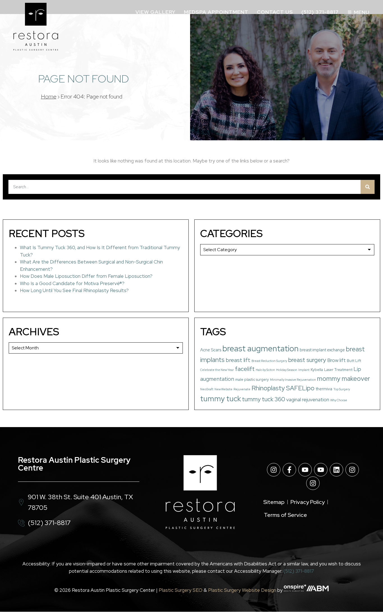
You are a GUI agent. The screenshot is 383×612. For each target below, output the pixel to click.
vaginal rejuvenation (307, 399)
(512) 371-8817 (320, 12)
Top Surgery (341, 389)
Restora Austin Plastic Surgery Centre (74, 464)
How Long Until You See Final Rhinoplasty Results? (74, 290)
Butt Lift (354, 360)
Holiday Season (286, 370)
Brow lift (336, 360)
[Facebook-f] (289, 469)
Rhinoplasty (268, 388)
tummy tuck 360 (263, 399)
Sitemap (274, 502)
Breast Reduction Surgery (269, 361)
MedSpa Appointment (216, 12)
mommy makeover (343, 378)
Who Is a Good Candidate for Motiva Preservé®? (72, 283)
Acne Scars (210, 350)
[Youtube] (305, 469)
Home (48, 96)
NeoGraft (206, 389)
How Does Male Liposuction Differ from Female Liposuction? (86, 276)
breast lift (238, 360)
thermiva (324, 389)
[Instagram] (273, 469)
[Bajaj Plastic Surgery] (35, 27)
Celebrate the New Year (217, 370)
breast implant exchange (322, 350)
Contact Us (275, 12)
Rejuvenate (242, 389)
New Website (223, 389)
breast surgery (307, 360)
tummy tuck (220, 399)
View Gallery (155, 12)
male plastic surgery (252, 379)
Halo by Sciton (265, 370)
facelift (245, 369)
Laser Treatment (338, 369)
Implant (304, 370)
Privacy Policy (307, 502)
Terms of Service (285, 515)
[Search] (368, 187)
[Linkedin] (336, 469)
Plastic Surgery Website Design (242, 590)
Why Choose (338, 400)
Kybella (317, 369)
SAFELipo (300, 388)
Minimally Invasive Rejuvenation (293, 380)
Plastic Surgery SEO (180, 590)
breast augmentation (260, 348)
